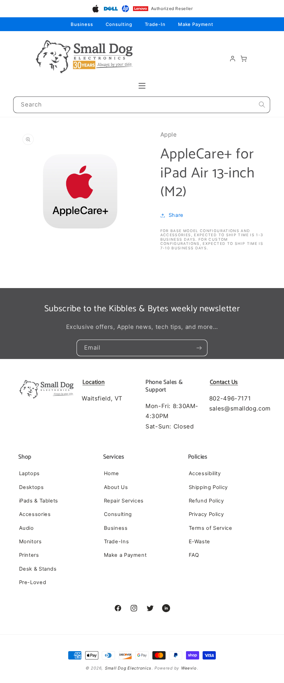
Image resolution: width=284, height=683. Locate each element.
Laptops (29, 473)
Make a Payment (125, 555)
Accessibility (205, 473)
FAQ (194, 555)
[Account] (232, 58)
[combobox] (142, 105)
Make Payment (195, 24)
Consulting (119, 24)
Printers (29, 555)
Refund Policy (206, 501)
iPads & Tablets (38, 501)
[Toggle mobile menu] (142, 85)
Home (111, 473)
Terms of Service (210, 528)
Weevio (188, 668)
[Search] (262, 105)
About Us (116, 487)
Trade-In (155, 24)
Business (82, 24)
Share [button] (176, 215)
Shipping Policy (208, 487)
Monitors (30, 541)
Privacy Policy (206, 514)
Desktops (31, 487)
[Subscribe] (199, 348)
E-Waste (199, 541)
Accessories (35, 514)
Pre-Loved (32, 582)
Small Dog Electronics (128, 668)
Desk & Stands (38, 569)
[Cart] (243, 58)
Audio (26, 528)
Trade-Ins (116, 541)
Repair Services (124, 501)
